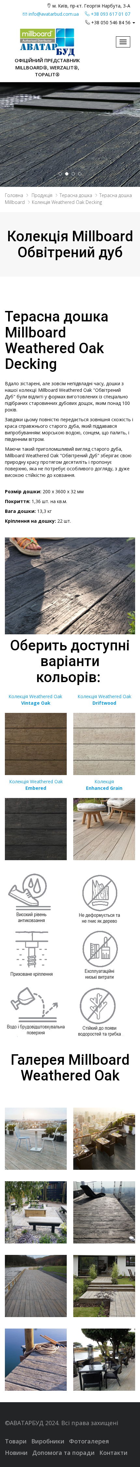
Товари (16, 1441)
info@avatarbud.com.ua (53, 14)
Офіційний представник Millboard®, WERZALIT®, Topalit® (47, 67)
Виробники (47, 1441)
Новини (16, 1453)
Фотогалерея (89, 1441)
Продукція (42, 195)
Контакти (113, 1453)
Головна (14, 195)
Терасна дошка (76, 195)
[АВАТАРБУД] (47, 42)
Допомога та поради (63, 1453)
